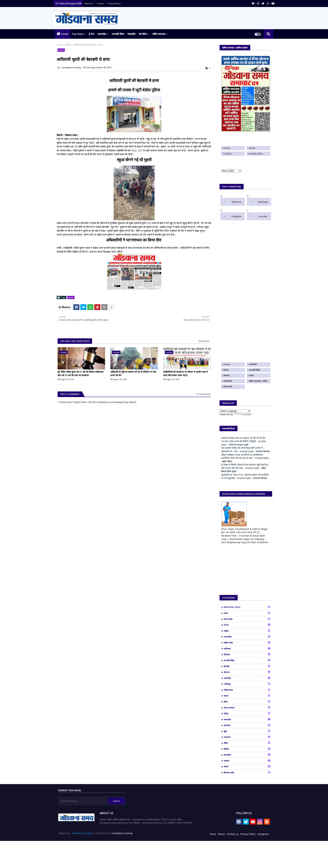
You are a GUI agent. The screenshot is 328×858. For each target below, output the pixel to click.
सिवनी (225, 369)
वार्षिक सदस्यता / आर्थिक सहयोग (259, 381)
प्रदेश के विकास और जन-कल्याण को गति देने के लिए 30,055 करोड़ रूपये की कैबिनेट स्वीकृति (243, 439)
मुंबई (247, 731)
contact (101, 3)
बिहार (247, 701)
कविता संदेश (247, 642)
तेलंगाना (247, 672)
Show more (204, 341)
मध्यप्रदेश (102, 34)
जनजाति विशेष (118, 34)
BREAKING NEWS (247, 607)
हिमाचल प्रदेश (247, 772)
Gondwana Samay (82, 833)
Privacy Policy (248, 834)
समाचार (68, 44)
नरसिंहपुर (247, 683)
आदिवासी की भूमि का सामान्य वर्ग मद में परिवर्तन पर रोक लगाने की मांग (133, 373)
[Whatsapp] (90, 307)
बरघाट (247, 695)
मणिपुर (247, 713)
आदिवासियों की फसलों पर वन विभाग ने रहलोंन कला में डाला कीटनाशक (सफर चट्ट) (185, 373)
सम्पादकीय (227, 381)
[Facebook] (76, 307)
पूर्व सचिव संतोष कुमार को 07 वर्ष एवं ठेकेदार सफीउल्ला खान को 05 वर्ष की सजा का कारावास (80, 373)
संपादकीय (131, 34)
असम (247, 613)
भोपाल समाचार (247, 707)
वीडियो (247, 748)
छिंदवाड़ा (247, 654)
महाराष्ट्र (247, 725)
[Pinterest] (97, 307)
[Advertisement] (245, 285)
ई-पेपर (91, 34)
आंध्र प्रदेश (247, 619)
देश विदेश (143, 34)
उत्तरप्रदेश (247, 636)
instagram (236, 216)
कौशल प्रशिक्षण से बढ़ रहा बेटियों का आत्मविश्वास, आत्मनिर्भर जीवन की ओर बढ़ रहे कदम (242, 456)
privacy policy (114, 3)
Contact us (233, 834)
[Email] (104, 307)
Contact (227, 153)
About (252, 148)
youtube (262, 216)
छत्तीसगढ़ (247, 648)
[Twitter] (83, 307)
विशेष (247, 742)
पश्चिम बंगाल (247, 689)
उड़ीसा (247, 630)
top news (77, 34)
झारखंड (247, 666)
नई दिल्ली (247, 678)
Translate (245, 414)
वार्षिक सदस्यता (158, 34)
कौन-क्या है (227, 386)
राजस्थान (247, 737)
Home (64, 34)
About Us (89, 3)
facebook (236, 201)
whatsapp (263, 201)
